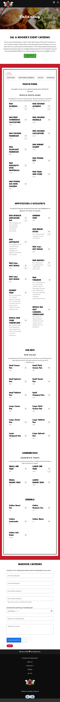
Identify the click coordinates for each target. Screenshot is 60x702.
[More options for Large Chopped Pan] (26, 436)
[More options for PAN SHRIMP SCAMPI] (49, 147)
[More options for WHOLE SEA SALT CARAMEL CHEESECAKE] (49, 309)
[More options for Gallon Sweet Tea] (26, 508)
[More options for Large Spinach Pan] (49, 436)
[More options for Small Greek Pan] (49, 381)
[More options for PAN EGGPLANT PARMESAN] (26, 149)
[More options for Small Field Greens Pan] (49, 368)
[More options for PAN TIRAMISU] (49, 280)
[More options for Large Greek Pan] (26, 422)
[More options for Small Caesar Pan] (26, 368)
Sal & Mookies (30, 682)
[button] (18, 108)
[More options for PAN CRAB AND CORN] (49, 174)
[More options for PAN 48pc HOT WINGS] (26, 279)
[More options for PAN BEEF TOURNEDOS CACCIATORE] (26, 120)
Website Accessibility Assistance (30, 691)
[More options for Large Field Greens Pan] (49, 409)
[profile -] (54, 2)
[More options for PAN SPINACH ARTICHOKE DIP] (26, 218)
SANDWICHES (51, 78)
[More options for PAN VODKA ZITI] (49, 161)
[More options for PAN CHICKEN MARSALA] (49, 120)
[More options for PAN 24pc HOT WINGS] (26, 266)
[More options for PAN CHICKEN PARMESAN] (26, 136)
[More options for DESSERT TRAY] (26, 293)
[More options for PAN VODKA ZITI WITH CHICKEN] (26, 184)
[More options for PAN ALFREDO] (26, 106)
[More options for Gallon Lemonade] (26, 521)
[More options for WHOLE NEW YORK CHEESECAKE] (26, 320)
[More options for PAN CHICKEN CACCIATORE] (49, 133)
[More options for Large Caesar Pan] (26, 409)
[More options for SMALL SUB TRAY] (26, 469)
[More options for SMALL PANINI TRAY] (26, 482)
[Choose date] (51, 611)
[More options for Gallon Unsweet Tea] (49, 508)
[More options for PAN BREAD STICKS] (49, 232)
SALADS (40, 78)
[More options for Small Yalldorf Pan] (26, 395)
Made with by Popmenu (20, 652)
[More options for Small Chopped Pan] (49, 395)
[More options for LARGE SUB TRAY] (49, 469)
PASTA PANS (11, 78)
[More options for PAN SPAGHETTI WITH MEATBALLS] (26, 165)
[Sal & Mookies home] (8, 3)
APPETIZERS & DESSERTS (26, 78)
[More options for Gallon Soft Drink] (26, 535)
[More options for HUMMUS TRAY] (49, 218)
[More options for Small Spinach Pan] (26, 381)
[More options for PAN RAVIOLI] (49, 263)
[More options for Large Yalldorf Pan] (49, 422)
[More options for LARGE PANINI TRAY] (49, 482)
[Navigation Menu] (58, 2)
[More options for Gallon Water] (49, 521)
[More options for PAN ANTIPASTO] (26, 242)
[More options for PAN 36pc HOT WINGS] (49, 249)
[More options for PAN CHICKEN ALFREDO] (49, 106)
